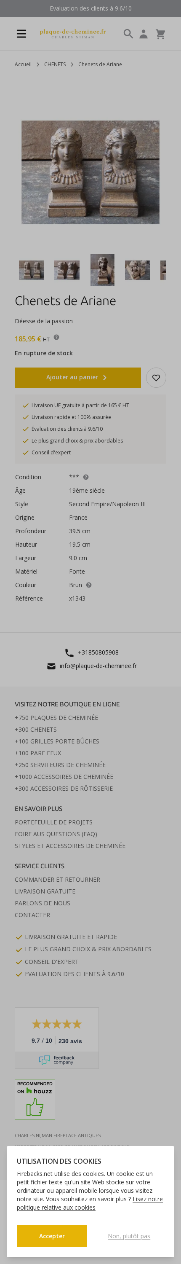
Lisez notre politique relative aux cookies (90, 1203)
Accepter (52, 1236)
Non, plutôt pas (129, 1236)
